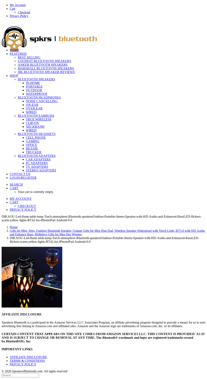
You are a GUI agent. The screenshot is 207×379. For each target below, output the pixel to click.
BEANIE (32, 148)
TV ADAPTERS (37, 166)
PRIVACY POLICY (23, 364)
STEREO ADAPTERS (41, 170)
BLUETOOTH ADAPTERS (37, 156)
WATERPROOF (37, 94)
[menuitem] (107, 5)
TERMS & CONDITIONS (27, 360)
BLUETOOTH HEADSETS (37, 134)
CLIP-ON (32, 123)
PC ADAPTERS (37, 163)
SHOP (14, 75)
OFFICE (31, 145)
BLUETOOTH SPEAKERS (36, 79)
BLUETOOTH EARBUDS (36, 115)
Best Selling (29, 57)
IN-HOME (33, 83)
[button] (16, 184)
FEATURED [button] (18, 53)
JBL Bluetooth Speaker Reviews (46, 72)
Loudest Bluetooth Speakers (44, 61)
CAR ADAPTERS (38, 159)
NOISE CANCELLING (42, 101)
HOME (14, 50)
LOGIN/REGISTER (23, 177)
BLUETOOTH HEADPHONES (39, 97)
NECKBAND (35, 126)
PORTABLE (34, 86)
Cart (12, 8)
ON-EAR (32, 104)
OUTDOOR (34, 90)
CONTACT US (20, 174)
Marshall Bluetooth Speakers (46, 68)
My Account (18, 5)
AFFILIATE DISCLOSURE (28, 357)
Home (14, 227)
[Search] (20, 375)
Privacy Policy (19, 16)
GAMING (32, 141)
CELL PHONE (36, 137)
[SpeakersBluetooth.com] (103, 33)
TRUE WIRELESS (38, 119)
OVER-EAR (34, 108)
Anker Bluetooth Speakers (43, 64)
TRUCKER (33, 152)
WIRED (31, 112)
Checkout (24, 12)
